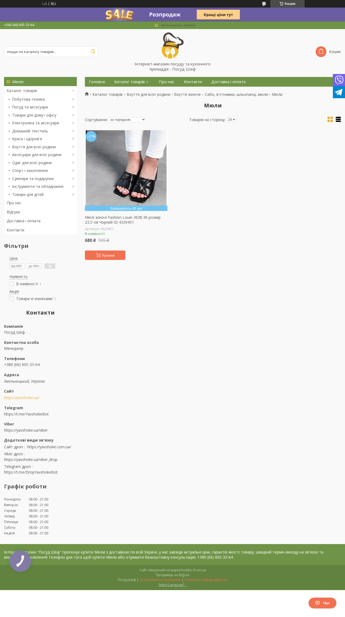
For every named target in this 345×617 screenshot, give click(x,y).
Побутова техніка (28, 99)
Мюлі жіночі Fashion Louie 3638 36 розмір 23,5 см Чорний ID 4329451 (123, 219)
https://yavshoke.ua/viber (26, 430)
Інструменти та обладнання (37, 186)
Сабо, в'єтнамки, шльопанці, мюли (236, 94)
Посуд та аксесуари (30, 107)
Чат (326, 603)
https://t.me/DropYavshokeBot (31, 472)
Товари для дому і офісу (34, 115)
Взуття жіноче (187, 94)
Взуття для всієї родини (34, 146)
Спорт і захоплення (30, 170)
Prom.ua (199, 570)
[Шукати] (93, 51)
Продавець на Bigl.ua (172, 575)
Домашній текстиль (30, 130)
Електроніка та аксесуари (35, 122)
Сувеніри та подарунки (33, 178)
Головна (97, 82)
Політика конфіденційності (205, 579)
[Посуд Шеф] (172, 45)
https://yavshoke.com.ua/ (49, 446)
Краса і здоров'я (27, 138)
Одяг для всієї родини (32, 162)
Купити (108, 255)
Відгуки (13, 211)
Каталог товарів (22, 90)
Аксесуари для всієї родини (36, 154)
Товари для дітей (28, 194)
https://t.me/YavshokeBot (26, 413)
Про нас (14, 202)
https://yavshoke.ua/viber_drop (30, 459)
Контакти (15, 229)
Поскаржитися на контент (160, 579)
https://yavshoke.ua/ (21, 397)
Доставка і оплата (23, 220)
